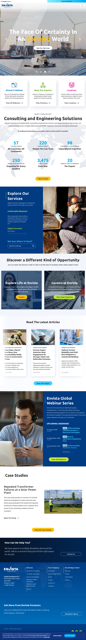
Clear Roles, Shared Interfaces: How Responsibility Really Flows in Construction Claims (13, 354)
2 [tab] (41, 72)
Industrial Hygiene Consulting (31, 580)
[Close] (83, 635)
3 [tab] (45, 72)
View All (28, 589)
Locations (51, 586)
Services (29, 568)
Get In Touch (43, 179)
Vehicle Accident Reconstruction (31, 585)
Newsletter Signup (71, 614)
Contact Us (71, 554)
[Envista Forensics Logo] (11, 569)
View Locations (70, 103)
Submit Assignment (66, 1)
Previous (6, 39)
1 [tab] (37, 72)
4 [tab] (49, 72)
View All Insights (43, 383)
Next (80, 39)
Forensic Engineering (40, 347)
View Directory (42, 103)
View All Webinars (13, 103)
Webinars (68, 571)
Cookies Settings (57, 635)
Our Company (53, 568)
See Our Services (43, 48)
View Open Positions (64, 297)
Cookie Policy (46, 637)
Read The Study (10, 518)
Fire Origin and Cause (32, 574)
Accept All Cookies (69, 635)
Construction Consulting (13, 347)
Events (50, 577)
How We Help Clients (54, 574)
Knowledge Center (72, 568)
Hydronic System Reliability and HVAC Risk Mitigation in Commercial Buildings (70, 353)
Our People (51, 571)
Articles (67, 574)
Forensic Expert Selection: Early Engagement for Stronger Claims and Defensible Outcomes (41, 354)
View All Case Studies (43, 530)
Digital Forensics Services (15, 229)
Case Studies (69, 577)
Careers (22, 297)
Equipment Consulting (33, 571)
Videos (67, 580)
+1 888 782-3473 (9, 585)
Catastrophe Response (17, 211)
